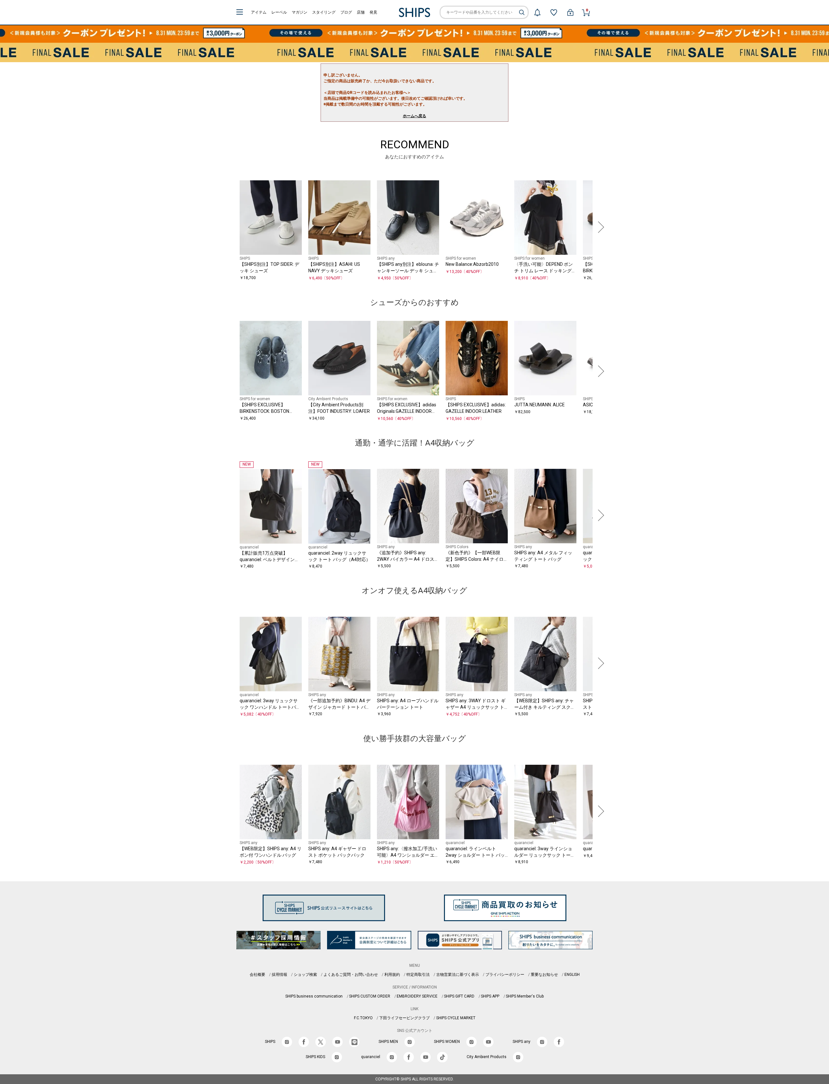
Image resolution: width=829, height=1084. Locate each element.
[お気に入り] (554, 12)
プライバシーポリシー (504, 974)
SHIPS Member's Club (525, 996)
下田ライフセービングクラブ (404, 1018)
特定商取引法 (418, 974)
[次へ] (599, 227)
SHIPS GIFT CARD (459, 996)
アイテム (259, 12)
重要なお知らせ (544, 974)
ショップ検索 (305, 974)
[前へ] (229, 227)
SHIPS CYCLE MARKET (455, 1018)
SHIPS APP (490, 996)
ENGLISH (572, 974)
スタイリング (323, 12)
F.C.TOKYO (363, 1018)
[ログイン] (570, 12)
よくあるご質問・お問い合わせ (351, 974)
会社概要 (257, 974)
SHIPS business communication (314, 996)
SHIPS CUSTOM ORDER (369, 996)
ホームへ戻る (414, 116)
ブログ (346, 12)
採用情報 (279, 974)
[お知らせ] (537, 12)
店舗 (361, 12)
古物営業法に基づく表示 (457, 974)
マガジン (299, 12)
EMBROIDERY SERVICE (417, 996)
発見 (373, 12)
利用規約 (392, 974)
